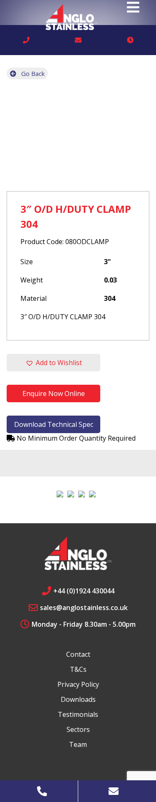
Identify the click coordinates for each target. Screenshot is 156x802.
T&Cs (78, 669)
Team (78, 744)
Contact (78, 654)
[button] (53, 362)
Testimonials (78, 714)
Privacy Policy (78, 684)
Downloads (78, 699)
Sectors (78, 729)
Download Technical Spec (53, 424)
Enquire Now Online (53, 393)
